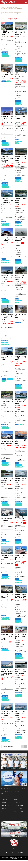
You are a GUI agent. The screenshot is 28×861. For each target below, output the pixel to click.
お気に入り (16, 814)
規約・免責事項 (20, 852)
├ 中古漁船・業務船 (18, 805)
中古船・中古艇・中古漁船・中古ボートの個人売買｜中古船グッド (14, 857)
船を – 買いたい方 (5, 805)
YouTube (3, 811)
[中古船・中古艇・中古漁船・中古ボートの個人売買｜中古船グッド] (8, 2)
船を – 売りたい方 (5, 808)
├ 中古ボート (17, 802)
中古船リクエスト (5, 802)
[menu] (26, 2)
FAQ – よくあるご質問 (18, 811)
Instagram (3, 814)
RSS (14, 848)
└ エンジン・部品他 (18, 808)
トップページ (4, 799)
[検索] (22, 2)
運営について (13, 852)
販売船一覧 (16, 799)
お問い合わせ (16, 817)
